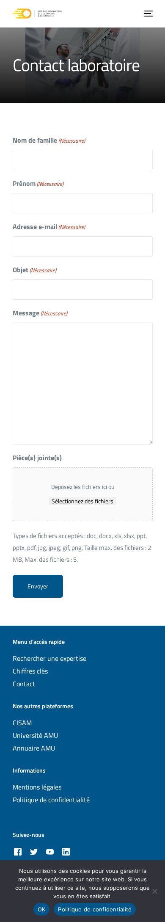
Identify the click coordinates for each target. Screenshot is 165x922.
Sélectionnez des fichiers (82, 501)
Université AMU (35, 735)
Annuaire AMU (34, 748)
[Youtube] (50, 851)
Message (40, 313)
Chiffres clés (30, 671)
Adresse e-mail (49, 226)
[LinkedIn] (66, 851)
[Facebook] (18, 851)
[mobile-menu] (148, 13)
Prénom (38, 183)
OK (42, 909)
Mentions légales (37, 787)
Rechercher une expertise (49, 658)
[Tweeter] (34, 851)
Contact (24, 684)
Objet (34, 270)
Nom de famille (49, 140)
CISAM (22, 723)
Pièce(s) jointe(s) (37, 458)
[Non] (154, 891)
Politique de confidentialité (51, 800)
